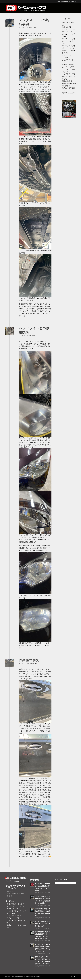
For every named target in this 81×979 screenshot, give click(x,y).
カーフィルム (67, 39)
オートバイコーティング (15, 906)
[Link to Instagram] (71, 976)
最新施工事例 (32, 27)
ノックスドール (23, 27)
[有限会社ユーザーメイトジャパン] (26, 8)
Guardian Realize (68, 22)
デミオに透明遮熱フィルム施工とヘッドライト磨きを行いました (42, 924)
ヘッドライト (23, 335)
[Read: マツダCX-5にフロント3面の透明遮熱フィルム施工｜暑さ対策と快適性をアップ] (32, 910)
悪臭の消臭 (66, 81)
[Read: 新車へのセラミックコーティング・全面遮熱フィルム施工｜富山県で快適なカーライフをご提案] (32, 958)
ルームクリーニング (14, 916)
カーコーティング (24, 663)
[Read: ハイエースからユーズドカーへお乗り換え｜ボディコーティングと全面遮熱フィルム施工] (32, 897)
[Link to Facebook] (67, 976)
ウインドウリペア (13, 918)
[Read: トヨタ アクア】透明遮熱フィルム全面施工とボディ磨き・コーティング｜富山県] (32, 885)
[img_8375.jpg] (9, 663)
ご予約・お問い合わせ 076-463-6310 (66, 1)
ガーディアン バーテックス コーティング (68, 50)
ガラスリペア (67, 46)
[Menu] (73, 8)
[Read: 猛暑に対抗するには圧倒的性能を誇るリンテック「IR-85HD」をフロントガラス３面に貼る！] (32, 933)
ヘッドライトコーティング (16, 911)
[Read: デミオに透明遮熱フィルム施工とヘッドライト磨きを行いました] (32, 922)
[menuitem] (73, 8)
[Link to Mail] (74, 976)
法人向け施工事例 (68, 88)
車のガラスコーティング (15, 904)
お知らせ (65, 27)
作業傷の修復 (29, 660)
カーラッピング (67, 41)
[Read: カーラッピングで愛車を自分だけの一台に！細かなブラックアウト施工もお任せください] (32, 945)
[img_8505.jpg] (9, 23)
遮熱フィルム (67, 93)
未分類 (64, 86)
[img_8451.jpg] (9, 331)
